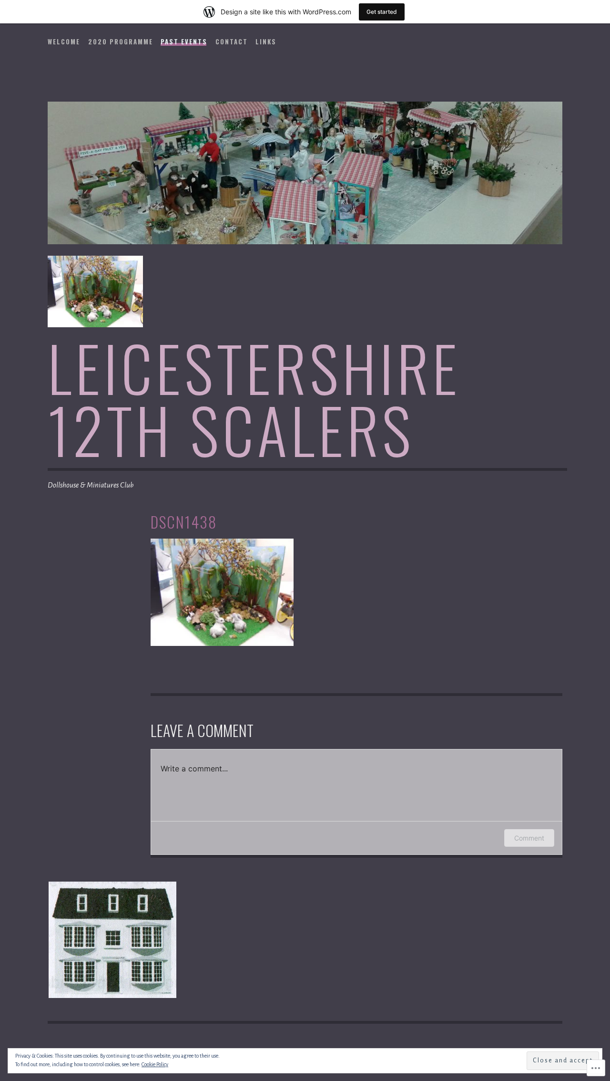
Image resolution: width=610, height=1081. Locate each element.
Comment (529, 838)
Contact (231, 41)
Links (265, 41)
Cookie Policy (155, 1064)
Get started (381, 11)
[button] (112, 940)
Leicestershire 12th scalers (254, 398)
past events (184, 41)
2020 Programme (120, 41)
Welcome (64, 41)
